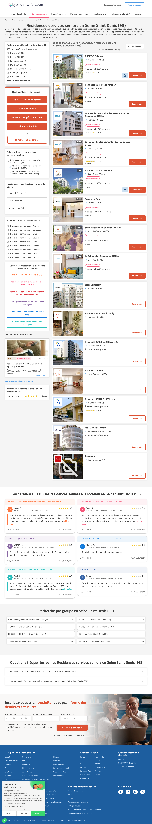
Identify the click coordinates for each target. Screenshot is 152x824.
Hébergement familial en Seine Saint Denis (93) (27, 303)
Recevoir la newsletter (72, 727)
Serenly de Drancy (94, 199)
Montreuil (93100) (18, 65)
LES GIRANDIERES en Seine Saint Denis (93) (28, 634)
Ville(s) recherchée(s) (42, 714)
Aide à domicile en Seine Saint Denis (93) (27, 313)
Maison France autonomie (78, 791)
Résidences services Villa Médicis (35, 779)
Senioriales (26, 757)
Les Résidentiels (11, 760)
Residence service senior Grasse (24, 245)
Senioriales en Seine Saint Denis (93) (24, 641)
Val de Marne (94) (16, 208)
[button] (4, 820)
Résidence (90, 456)
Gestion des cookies (12, 820)
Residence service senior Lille (23, 253)
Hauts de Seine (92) (17, 193)
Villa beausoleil (59, 772)
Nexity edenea (28, 768)
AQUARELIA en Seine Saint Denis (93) (25, 627)
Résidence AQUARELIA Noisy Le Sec (102, 342)
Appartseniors (28, 772)
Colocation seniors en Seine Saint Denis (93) (27, 323)
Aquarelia (9, 768)
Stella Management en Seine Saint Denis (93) (28, 619)
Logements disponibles (93, 64)
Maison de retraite (18, 14)
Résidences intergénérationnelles (81, 813)
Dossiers (138, 14)
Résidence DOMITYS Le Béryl (99, 170)
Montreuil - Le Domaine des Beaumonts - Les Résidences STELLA (107, 115)
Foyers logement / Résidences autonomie (84, 809)
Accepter (38, 813)
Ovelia (24, 760)
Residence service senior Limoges (25, 257)
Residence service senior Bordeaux (25, 230)
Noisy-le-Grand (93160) (21, 69)
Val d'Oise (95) (15, 200)
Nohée (56, 757)
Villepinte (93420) (18, 76)
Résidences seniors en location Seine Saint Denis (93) (26, 161)
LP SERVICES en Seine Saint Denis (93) (96, 641)
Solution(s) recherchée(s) (16, 714)
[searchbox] (18, 718)
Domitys (8, 757)
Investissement (99, 14)
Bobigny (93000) (17, 53)
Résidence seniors (39, 14)
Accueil (7, 20)
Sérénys (8, 779)
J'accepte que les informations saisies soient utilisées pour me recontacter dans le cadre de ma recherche (30, 727)
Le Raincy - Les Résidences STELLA (102, 256)
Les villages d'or (59, 775)
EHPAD (71, 794)
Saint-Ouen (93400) (19, 72)
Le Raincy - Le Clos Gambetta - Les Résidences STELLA (107, 143)
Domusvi (8, 764)
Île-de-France (40, 20)
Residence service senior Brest (23, 234)
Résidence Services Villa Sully (99, 313)
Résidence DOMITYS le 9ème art (100, 84)
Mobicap (56, 760)
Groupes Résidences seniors (20, 753)
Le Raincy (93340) (18, 61)
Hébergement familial (120, 14)
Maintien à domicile (79, 14)
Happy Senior (27, 764)
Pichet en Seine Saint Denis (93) (93, 634)
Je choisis (23, 813)
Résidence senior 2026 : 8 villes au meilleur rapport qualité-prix (26, 365)
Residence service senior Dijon (23, 241)
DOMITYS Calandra (94, 56)
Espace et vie (58, 764)
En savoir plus (137, 75)
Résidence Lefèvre (94, 370)
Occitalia (8, 772)
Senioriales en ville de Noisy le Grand (103, 227)
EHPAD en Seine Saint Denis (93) (27, 274)
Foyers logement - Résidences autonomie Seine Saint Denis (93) (27, 172)
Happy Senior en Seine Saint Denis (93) (96, 627)
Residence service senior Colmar (24, 237)
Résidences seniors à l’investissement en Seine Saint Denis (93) (27, 293)
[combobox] (18, 718)
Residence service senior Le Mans (25, 249)
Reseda (8, 775)
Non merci (9, 813)
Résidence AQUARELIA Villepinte (101, 399)
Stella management (30, 775)
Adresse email (67, 714)
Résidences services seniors (22, 20)
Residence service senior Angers (24, 226)
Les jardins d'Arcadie (61, 768)
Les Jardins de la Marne (96, 427)
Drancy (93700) (17, 57)
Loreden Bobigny (93, 285)
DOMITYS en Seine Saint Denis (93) (95, 619)
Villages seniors (74, 806)
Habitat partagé (58, 14)
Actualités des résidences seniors (19, 381)
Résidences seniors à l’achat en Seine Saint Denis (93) (27, 283)
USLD (70, 798)
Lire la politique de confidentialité (14, 806)
